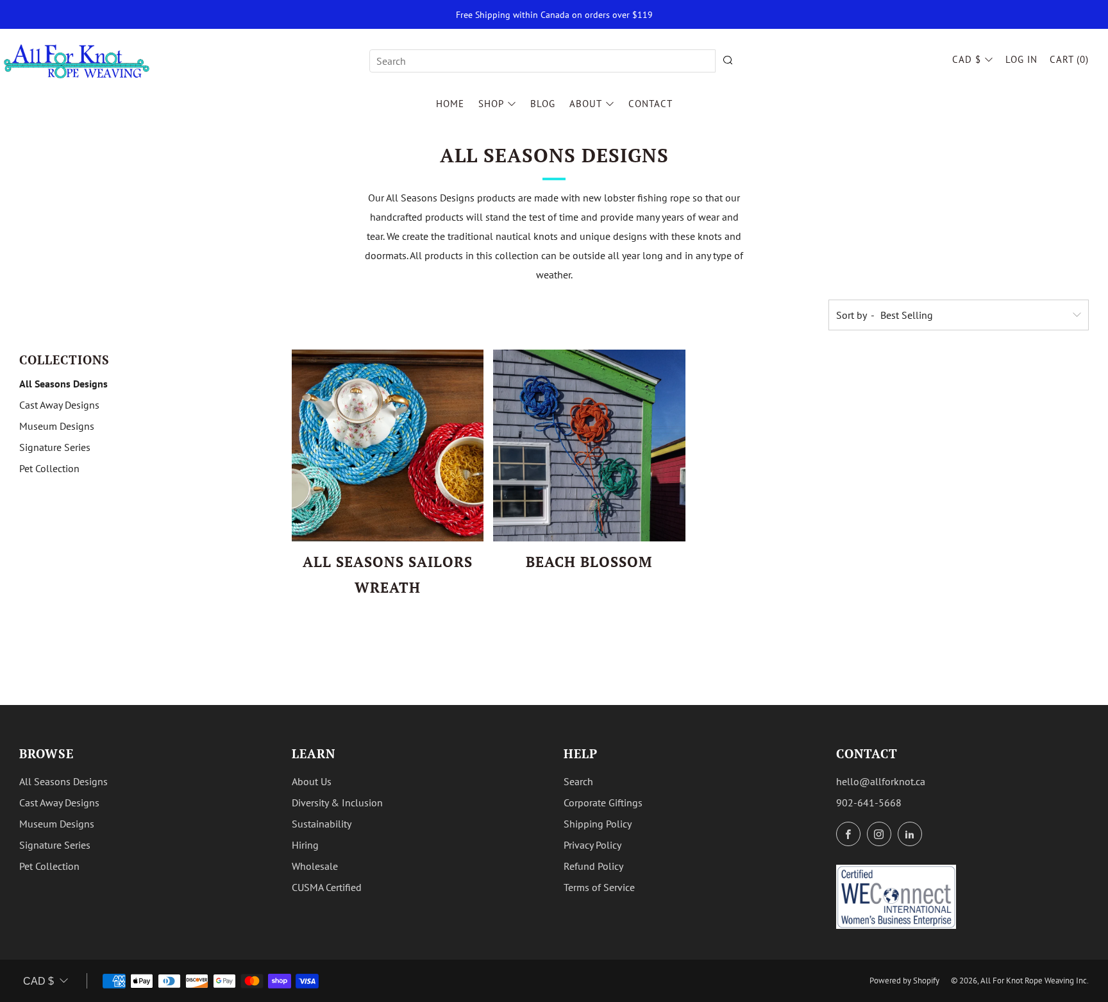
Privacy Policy (592, 844)
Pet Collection (49, 468)
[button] (367, 613)
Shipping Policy (598, 823)
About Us (312, 781)
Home (450, 104)
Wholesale (315, 866)
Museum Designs (56, 426)
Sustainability (321, 823)
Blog (542, 104)
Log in (1021, 59)
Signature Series (54, 447)
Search (578, 781)
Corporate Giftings (603, 802)
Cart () (1069, 59)
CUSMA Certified (327, 887)
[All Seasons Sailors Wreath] (388, 446)
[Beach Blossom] (589, 446)
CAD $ (966, 59)
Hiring (305, 844)
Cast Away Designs (59, 404)
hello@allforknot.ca (880, 781)
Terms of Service (599, 887)
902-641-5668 (869, 802)
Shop (491, 104)
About (585, 104)
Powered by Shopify (904, 980)
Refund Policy (593, 866)
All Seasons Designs (63, 383)
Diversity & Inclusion (337, 802)
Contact (650, 104)
